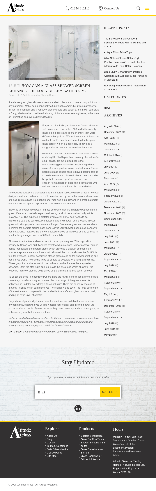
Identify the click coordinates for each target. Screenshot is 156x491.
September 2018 (113, 317)
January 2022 (111, 230)
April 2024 (109, 184)
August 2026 (111, 126)
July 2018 (109, 323)
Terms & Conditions (57, 446)
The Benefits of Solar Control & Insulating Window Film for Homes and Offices (125, 42)
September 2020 (113, 259)
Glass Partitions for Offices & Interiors (91, 457)
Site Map (52, 456)
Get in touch (15, 331)
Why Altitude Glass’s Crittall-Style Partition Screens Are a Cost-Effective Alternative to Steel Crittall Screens (124, 62)
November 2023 (112, 213)
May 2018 (109, 334)
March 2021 (110, 248)
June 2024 (109, 172)
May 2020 (109, 271)
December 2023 (112, 207)
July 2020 (109, 265)
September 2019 (113, 288)
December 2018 (112, 305)
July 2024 (109, 166)
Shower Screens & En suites (93, 444)
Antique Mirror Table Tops (118, 52)
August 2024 (111, 161)
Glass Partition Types (92, 439)
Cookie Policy (54, 452)
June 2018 (109, 329)
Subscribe (109, 391)
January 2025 (111, 149)
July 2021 (109, 236)
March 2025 (110, 143)
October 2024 (111, 155)
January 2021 (111, 253)
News (34, 95)
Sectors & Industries (92, 435)
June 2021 (109, 242)
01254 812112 (80, 8)
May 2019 (109, 294)
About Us (52, 435)
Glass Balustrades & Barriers (92, 450)
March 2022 (110, 224)
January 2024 (111, 201)
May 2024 (109, 178)
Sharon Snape (48, 95)
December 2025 (112, 132)
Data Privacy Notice (57, 449)
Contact (51, 442)
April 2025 (109, 137)
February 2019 (112, 300)
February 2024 (112, 195)
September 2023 (113, 219)
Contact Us (111, 8)
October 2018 (111, 311)
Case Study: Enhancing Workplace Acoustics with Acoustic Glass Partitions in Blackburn (125, 75)
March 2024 (110, 190)
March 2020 (110, 277)
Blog (49, 439)
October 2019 (111, 282)
